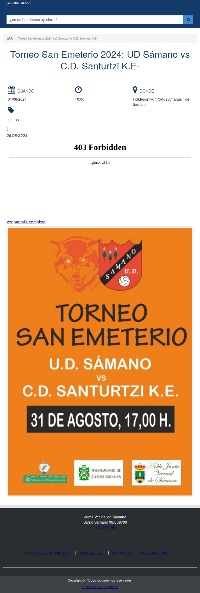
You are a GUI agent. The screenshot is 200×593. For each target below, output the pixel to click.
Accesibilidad (154, 553)
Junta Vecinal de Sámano (100, 586)
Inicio (10, 38)
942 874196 (105, 527)
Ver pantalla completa (26, 221)
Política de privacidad (47, 553)
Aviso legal (91, 553)
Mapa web (121, 553)
